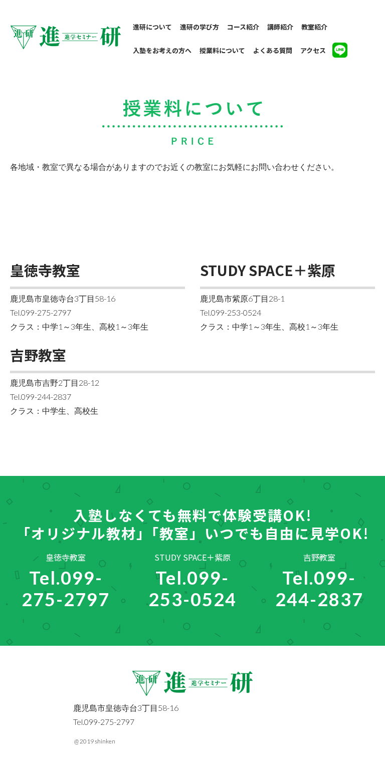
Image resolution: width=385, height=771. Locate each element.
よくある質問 (272, 50)
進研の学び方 (199, 27)
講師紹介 (280, 27)
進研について (152, 27)
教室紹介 (314, 27)
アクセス (313, 50)
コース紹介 (243, 27)
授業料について (222, 50)
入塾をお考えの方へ (162, 50)
